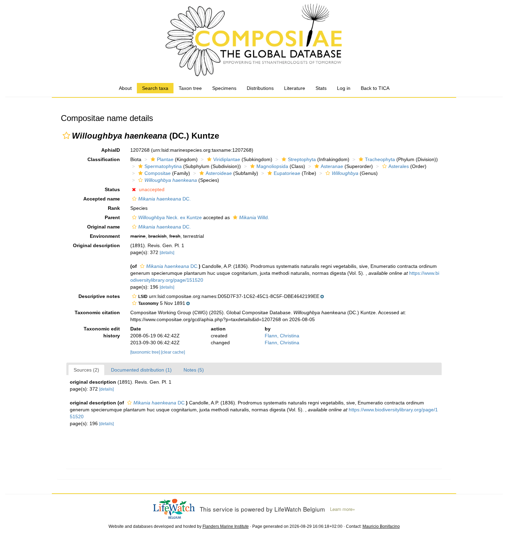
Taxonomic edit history (102, 332)
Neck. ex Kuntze (170, 217)
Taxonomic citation (97, 312)
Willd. (254, 217)
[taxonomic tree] (145, 352)
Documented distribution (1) (141, 370)
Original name (103, 227)
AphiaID (110, 150)
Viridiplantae (226, 159)
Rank (114, 208)
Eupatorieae (287, 173)
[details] (167, 252)
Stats (321, 88)
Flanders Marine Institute (226, 526)
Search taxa (155, 88)
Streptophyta (302, 159)
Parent (112, 217)
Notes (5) (194, 370)
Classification (103, 159)
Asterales (398, 166)
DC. (164, 199)
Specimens (224, 88)
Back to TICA (375, 88)
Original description (96, 245)
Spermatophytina (163, 166)
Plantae (165, 159)
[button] (66, 135)
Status (112, 189)
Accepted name (101, 199)
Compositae (157, 173)
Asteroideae (219, 173)
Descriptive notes (99, 296)
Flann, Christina (282, 335)
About (125, 88)
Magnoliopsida (272, 166)
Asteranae (332, 166)
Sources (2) (86, 370)
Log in (343, 88)
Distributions (260, 88)
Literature (294, 88)
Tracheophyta (380, 159)
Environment (105, 236)
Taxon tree (190, 88)
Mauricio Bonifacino (381, 526)
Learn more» (342, 509)
